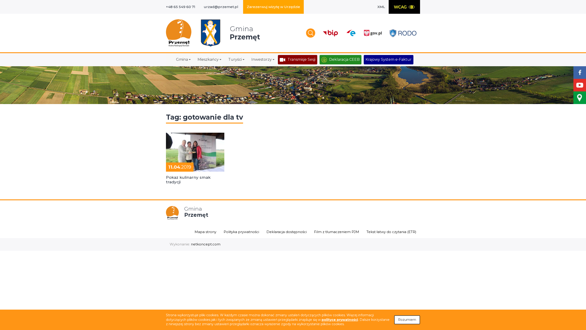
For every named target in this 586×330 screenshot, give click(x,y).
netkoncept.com (205, 244)
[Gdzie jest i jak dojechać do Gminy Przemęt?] (579, 97)
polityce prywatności (340, 320)
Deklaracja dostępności (286, 232)
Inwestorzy (261, 59)
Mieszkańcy (208, 59)
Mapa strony (205, 232)
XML (381, 7)
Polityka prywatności (241, 232)
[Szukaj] (310, 33)
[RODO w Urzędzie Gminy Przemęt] (403, 33)
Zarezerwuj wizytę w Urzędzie (273, 7)
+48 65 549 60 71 (180, 7)
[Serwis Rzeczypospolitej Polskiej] (372, 33)
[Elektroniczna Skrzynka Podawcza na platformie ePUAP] (350, 33)
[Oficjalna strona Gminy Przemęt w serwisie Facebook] (579, 72)
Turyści (235, 59)
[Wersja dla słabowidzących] (404, 7)
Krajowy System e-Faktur (389, 59)
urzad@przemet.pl (221, 7)
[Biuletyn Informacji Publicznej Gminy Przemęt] (330, 33)
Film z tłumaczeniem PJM (336, 232)
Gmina (182, 59)
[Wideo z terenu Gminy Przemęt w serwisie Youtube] (579, 85)
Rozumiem (407, 320)
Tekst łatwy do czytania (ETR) (391, 232)
